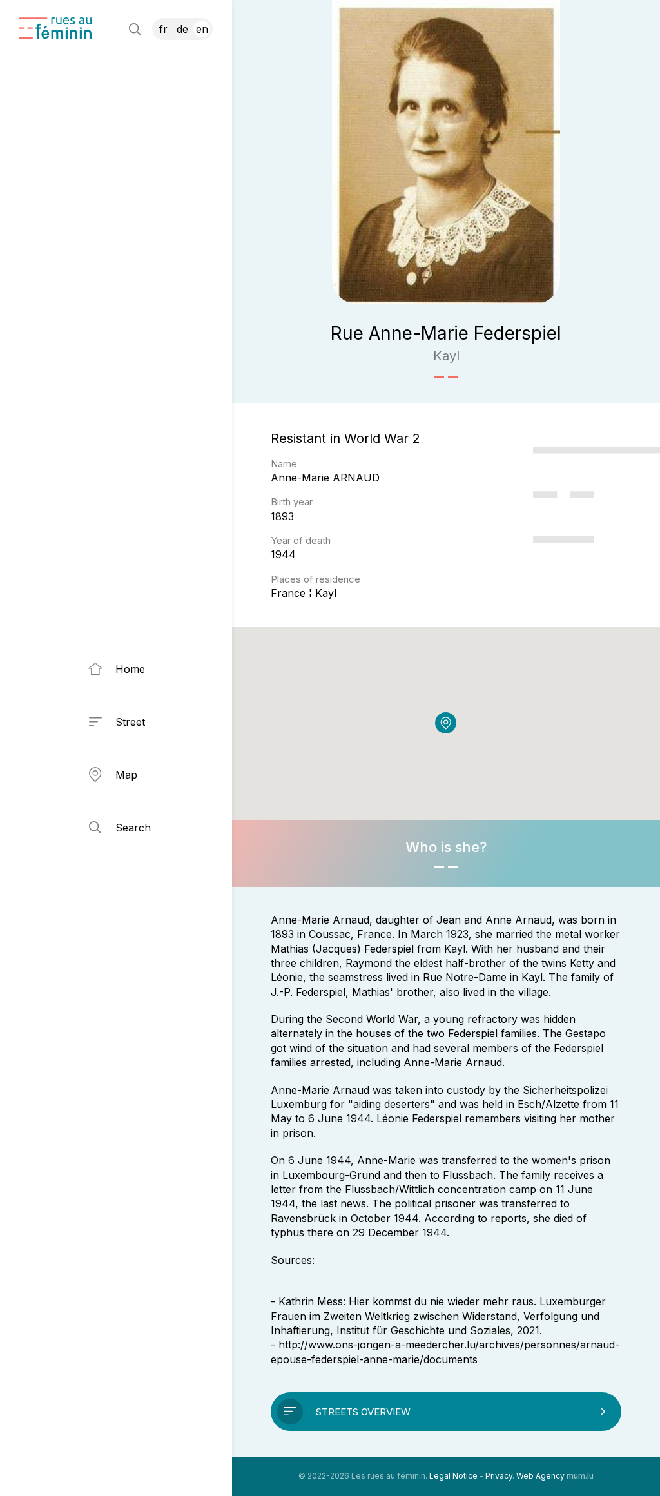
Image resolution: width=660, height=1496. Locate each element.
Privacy (498, 1476)
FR (163, 29)
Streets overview (363, 1412)
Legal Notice (453, 1476)
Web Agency (540, 1476)
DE (182, 29)
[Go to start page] (55, 28)
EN (202, 29)
